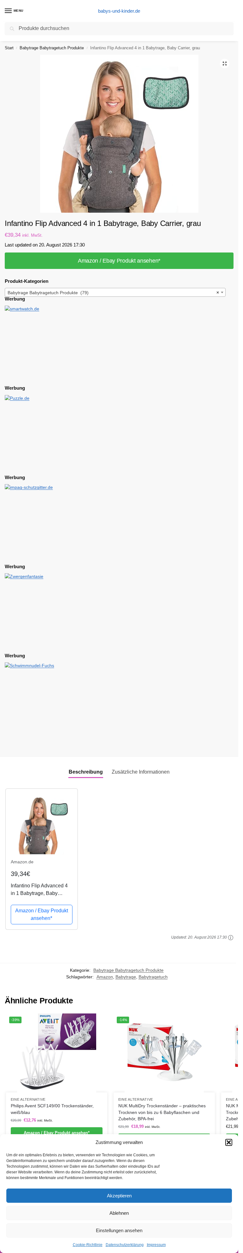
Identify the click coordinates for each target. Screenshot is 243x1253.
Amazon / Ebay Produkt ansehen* (119, 261)
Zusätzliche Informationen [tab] (141, 772)
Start (9, 48)
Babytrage (125, 977)
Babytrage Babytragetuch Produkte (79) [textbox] (113, 292)
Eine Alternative (28, 1099)
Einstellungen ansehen (119, 1230)
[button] (229, 1142)
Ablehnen (119, 1213)
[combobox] (115, 292)
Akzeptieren (119, 1195)
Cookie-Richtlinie (88, 1245)
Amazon (105, 977)
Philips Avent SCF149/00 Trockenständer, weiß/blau (52, 1109)
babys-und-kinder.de (119, 11)
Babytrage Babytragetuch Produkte (52, 48)
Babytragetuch (153, 977)
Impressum (156, 1245)
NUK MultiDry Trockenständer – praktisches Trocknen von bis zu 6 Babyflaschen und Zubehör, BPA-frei (162, 1112)
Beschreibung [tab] (86, 772)
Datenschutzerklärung (125, 1245)
